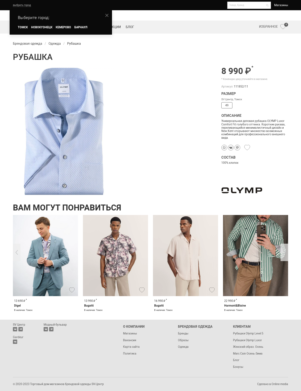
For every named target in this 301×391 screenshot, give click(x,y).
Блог (130, 27)
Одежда (183, 346)
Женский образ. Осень (248, 346)
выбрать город (22, 5)
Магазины (281, 5)
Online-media (280, 384)
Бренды (183, 333)
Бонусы (238, 366)
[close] (107, 15)
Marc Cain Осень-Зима (248, 353)
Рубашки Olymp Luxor (247, 340)
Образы (183, 340)
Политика (129, 353)
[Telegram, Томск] (20, 329)
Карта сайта (131, 346)
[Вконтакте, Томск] (15, 329)
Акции (115, 27)
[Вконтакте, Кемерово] (15, 342)
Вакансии (129, 340)
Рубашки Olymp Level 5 (248, 333)
